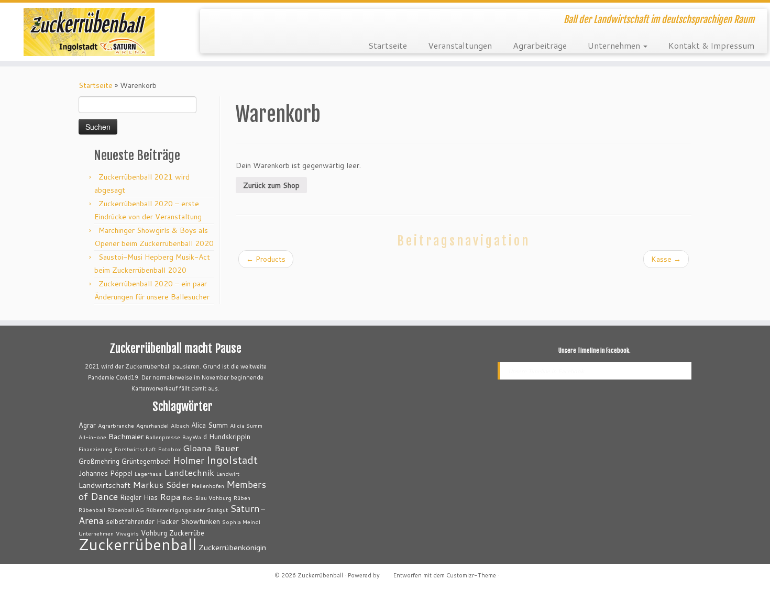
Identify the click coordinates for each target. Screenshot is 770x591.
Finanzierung (96, 449)
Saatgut (217, 510)
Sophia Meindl (241, 522)
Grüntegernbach (146, 461)
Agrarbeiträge (540, 45)
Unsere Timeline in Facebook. (594, 350)
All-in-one (92, 437)
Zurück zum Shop (271, 185)
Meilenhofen (208, 485)
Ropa (170, 496)
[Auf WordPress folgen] (257, 21)
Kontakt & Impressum (711, 45)
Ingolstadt (232, 459)
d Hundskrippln (226, 436)
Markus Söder (161, 484)
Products (265, 259)
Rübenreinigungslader (175, 510)
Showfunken (200, 521)
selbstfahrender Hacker (142, 521)
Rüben (242, 497)
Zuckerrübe (186, 533)
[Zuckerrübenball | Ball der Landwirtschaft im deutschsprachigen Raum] (89, 32)
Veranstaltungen (460, 45)
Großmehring (99, 461)
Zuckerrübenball (137, 544)
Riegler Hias (139, 497)
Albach (180, 425)
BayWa (191, 437)
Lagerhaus (148, 473)
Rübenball (92, 510)
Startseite (387, 45)
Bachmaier (126, 436)
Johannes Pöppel (106, 473)
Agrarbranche (116, 425)
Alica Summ (209, 425)
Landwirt (227, 473)
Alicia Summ (246, 425)
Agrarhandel (152, 425)
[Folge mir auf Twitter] (229, 21)
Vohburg (154, 533)
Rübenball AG (125, 510)
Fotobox (169, 449)
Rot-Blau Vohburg (207, 497)
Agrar (87, 425)
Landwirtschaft (104, 485)
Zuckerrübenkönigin (232, 547)
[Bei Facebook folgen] (243, 21)
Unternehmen (615, 45)
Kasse (666, 259)
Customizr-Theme (471, 575)
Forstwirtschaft (135, 449)
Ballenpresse (163, 437)
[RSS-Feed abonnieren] (215, 21)
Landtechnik (189, 472)
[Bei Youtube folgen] (272, 21)
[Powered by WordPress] (385, 573)
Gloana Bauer (211, 448)
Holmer (188, 460)
